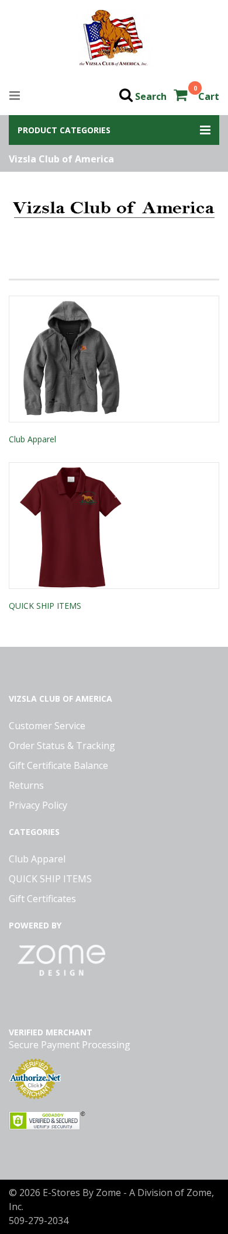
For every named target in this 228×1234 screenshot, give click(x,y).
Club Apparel (32, 439)
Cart (208, 96)
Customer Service (47, 725)
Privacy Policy (38, 805)
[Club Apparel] (114, 359)
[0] (181, 96)
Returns (26, 785)
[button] (114, 130)
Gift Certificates (42, 898)
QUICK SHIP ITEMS (45, 605)
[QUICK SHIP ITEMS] (114, 525)
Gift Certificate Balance (58, 765)
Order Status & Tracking (62, 745)
